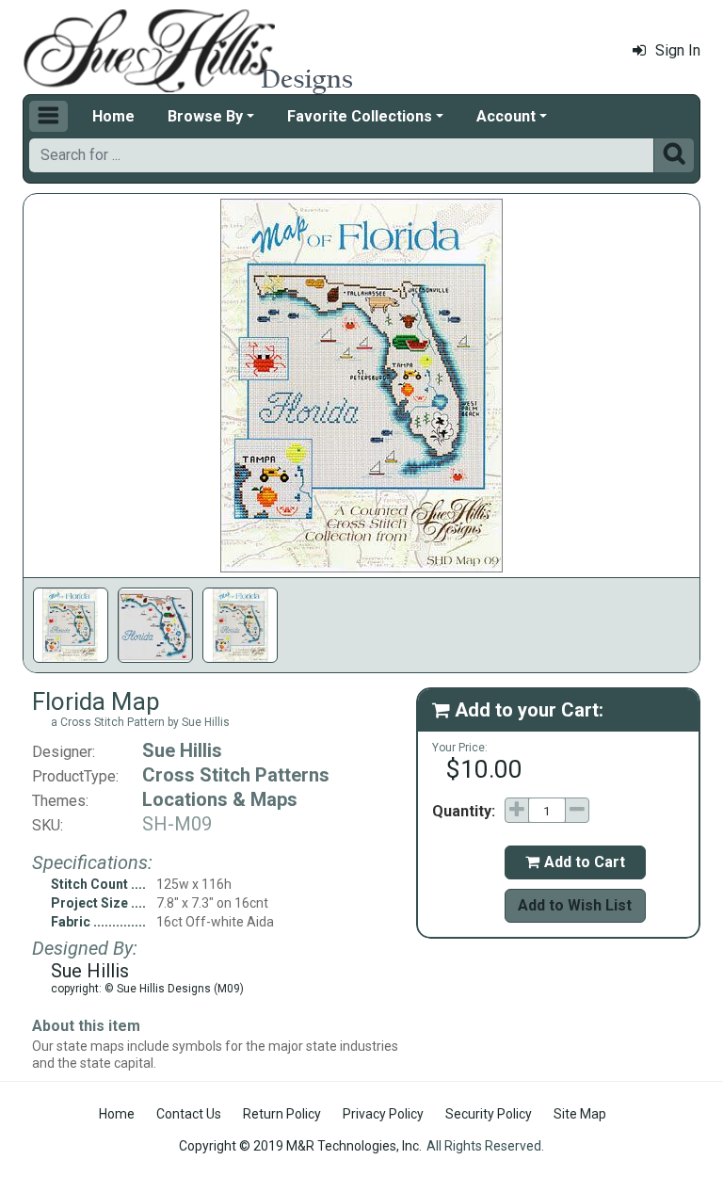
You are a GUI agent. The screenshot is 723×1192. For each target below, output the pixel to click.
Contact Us (188, 1113)
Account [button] (506, 116)
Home (113, 116)
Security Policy (488, 1113)
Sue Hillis (182, 750)
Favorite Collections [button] (359, 116)
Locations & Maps (219, 799)
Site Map (580, 1113)
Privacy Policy (383, 1113)
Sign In (677, 50)
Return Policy (282, 1113)
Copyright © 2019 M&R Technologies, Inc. (300, 1145)
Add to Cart (575, 862)
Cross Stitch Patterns (235, 775)
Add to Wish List (575, 905)
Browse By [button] (205, 116)
